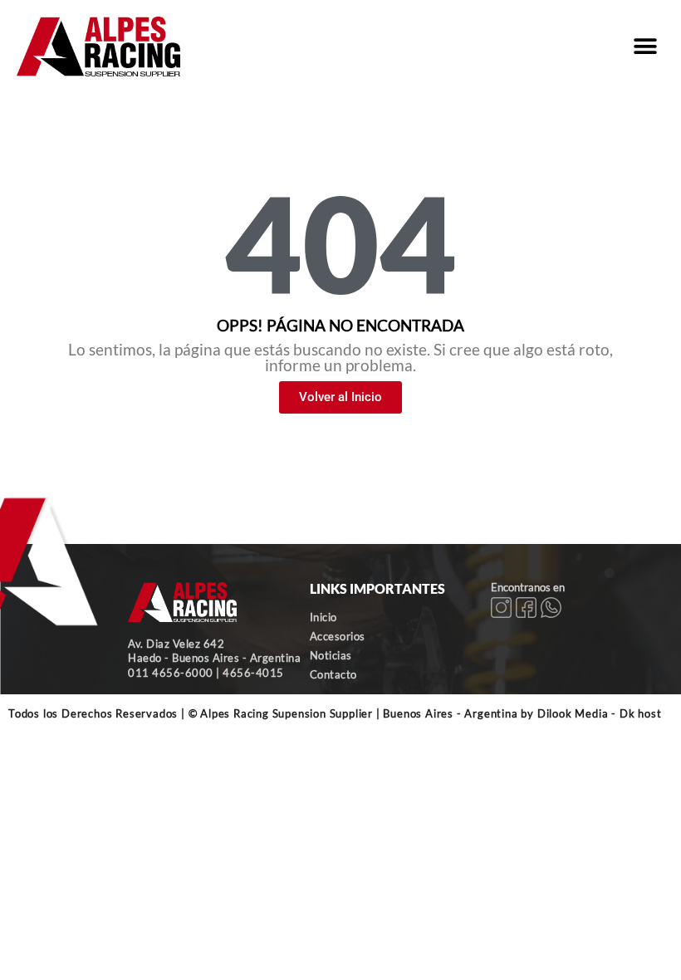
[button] (645, 46)
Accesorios (337, 636)
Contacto (333, 674)
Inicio (323, 617)
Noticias (331, 655)
